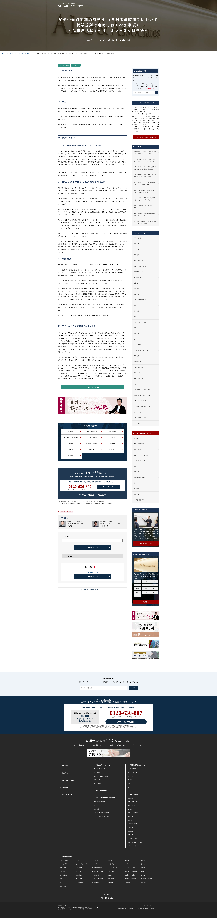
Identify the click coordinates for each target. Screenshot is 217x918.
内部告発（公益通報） (130, 875)
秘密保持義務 (63, 875)
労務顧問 (82, 494)
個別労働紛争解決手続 (146, 878)
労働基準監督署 (80, 882)
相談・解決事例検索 (101, 790)
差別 (61, 882)
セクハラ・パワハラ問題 (141, 455)
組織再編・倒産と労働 (130, 878)
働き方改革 (144, 871)
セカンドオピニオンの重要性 (101, 812)
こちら (106, 503)
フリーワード (66, 536)
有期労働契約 (95, 875)
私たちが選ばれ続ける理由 (101, 776)
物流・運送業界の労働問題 (135, 842)
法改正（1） (137, 249)
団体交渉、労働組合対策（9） (142, 406)
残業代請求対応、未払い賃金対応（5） (145, 389)
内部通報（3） (138, 356)
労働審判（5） (138, 412)
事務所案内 (65, 766)
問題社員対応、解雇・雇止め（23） (144, 395)
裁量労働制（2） (138, 271)
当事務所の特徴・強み (100, 768)
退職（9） (137, 328)
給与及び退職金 (64, 864)
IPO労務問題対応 (139, 500)
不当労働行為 (112, 871)
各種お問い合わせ (67, 794)
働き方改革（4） (138, 378)
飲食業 (130, 779)
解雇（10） (137, 333)
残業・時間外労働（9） (140, 266)
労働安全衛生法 (96, 860)
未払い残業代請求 (139, 443)
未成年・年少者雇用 (97, 878)
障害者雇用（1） (138, 373)
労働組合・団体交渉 (139, 460)
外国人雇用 (79, 878)
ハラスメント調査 (132, 846)
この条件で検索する (92, 547)
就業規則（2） (138, 243)
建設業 (130, 787)
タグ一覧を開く (69, 556)
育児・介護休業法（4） (140, 299)
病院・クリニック (132, 772)
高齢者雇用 (79, 867)
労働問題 (91, 494)
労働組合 (62, 871)
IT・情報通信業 (132, 768)
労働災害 (62, 878)
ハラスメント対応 (113, 867)
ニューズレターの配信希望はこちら (146, 137)
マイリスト (77, 65)
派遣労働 (143, 860)
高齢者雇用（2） (138, 367)
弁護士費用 (101, 494)
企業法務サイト (108, 894)
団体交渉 (78, 871)
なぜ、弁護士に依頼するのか (101, 816)
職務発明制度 (95, 882)
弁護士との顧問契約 (99, 801)
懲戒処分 (143, 864)
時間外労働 (70, 511)
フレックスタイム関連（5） (142, 322)
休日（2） (137, 316)
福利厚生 (110, 882)
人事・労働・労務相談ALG (108, 898)
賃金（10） (137, 294)
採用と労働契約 (64, 860)
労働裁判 (136, 488)
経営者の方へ (97, 805)
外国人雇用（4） (138, 260)
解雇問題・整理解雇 (139, 477)
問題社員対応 (137, 449)
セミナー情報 (97, 783)
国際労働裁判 (63, 886)
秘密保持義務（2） (139, 344)
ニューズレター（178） (140, 423)
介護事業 (130, 776)
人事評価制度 (128, 882)
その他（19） (138, 288)
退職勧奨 (136, 472)
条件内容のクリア (92, 572)
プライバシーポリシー (148, 905)
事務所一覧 (65, 773)
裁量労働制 (79, 875)
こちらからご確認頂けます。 (149, 88)
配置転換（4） (138, 283)
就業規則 (136, 494)
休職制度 (94, 864)
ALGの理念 (97, 772)
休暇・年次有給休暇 (81, 864)
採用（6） (137, 305)
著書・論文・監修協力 (68, 780)
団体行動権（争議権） (98, 871)
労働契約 (63, 511)
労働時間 (127, 860)
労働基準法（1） (138, 255)
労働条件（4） (138, 311)
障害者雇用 (111, 878)
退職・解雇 (63, 867)
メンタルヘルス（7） (140, 384)
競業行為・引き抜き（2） (141, 350)
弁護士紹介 (97, 779)
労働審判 (136, 483)
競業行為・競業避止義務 (131, 871)
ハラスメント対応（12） (141, 401)
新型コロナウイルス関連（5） (142, 417)
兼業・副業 (144, 882)
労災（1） (137, 339)
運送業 (130, 783)
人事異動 (127, 864)
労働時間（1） (138, 277)
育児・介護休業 (112, 864)
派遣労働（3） (138, 361)
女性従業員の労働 (97, 867)
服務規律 (110, 875)
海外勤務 (143, 875)
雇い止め (136, 466)
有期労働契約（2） (139, 238)
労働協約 (143, 867)
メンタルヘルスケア (130, 867)
